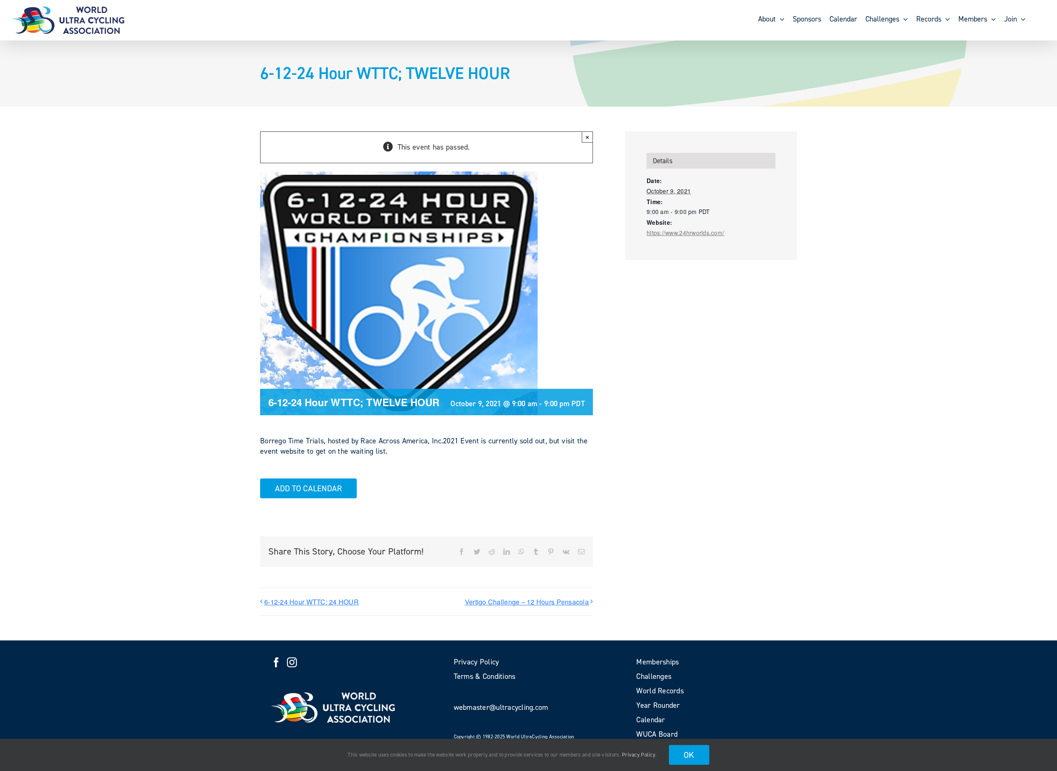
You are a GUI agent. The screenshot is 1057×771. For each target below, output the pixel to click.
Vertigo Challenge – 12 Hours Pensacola (527, 602)
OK (689, 755)
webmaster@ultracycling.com (501, 707)
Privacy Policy (638, 754)
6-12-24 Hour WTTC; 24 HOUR (311, 602)
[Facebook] (276, 662)
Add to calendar (308, 488)
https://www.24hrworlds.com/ (685, 232)
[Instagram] (292, 662)
